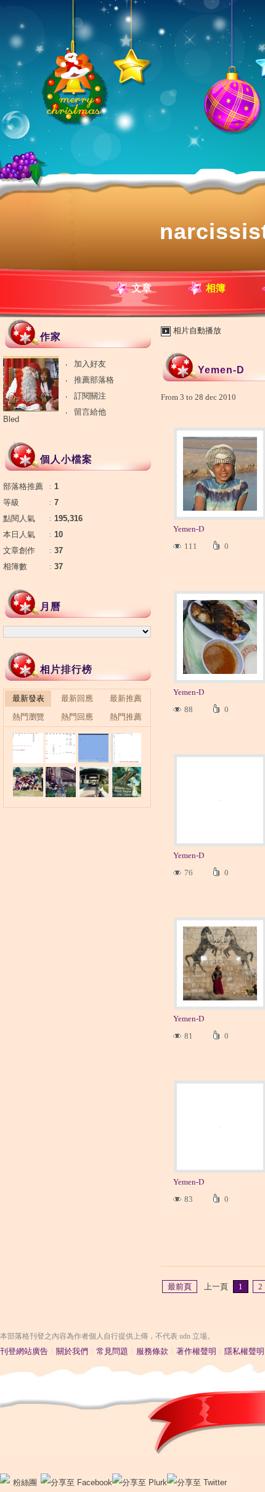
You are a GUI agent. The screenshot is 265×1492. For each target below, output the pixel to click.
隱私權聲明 (244, 1351)
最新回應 (77, 698)
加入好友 (90, 363)
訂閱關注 (90, 395)
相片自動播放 (197, 330)
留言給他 (90, 411)
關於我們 (72, 1351)
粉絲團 (25, 1482)
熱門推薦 (126, 716)
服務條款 (152, 1351)
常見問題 (112, 1351)
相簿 (216, 288)
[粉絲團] (5, 1478)
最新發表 (28, 698)
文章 (142, 288)
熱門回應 (77, 716)
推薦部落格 (94, 379)
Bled (11, 419)
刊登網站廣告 (24, 1351)
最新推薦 (126, 698)
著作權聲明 (196, 1351)
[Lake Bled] (28, 748)
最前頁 (180, 1286)
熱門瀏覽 (28, 716)
